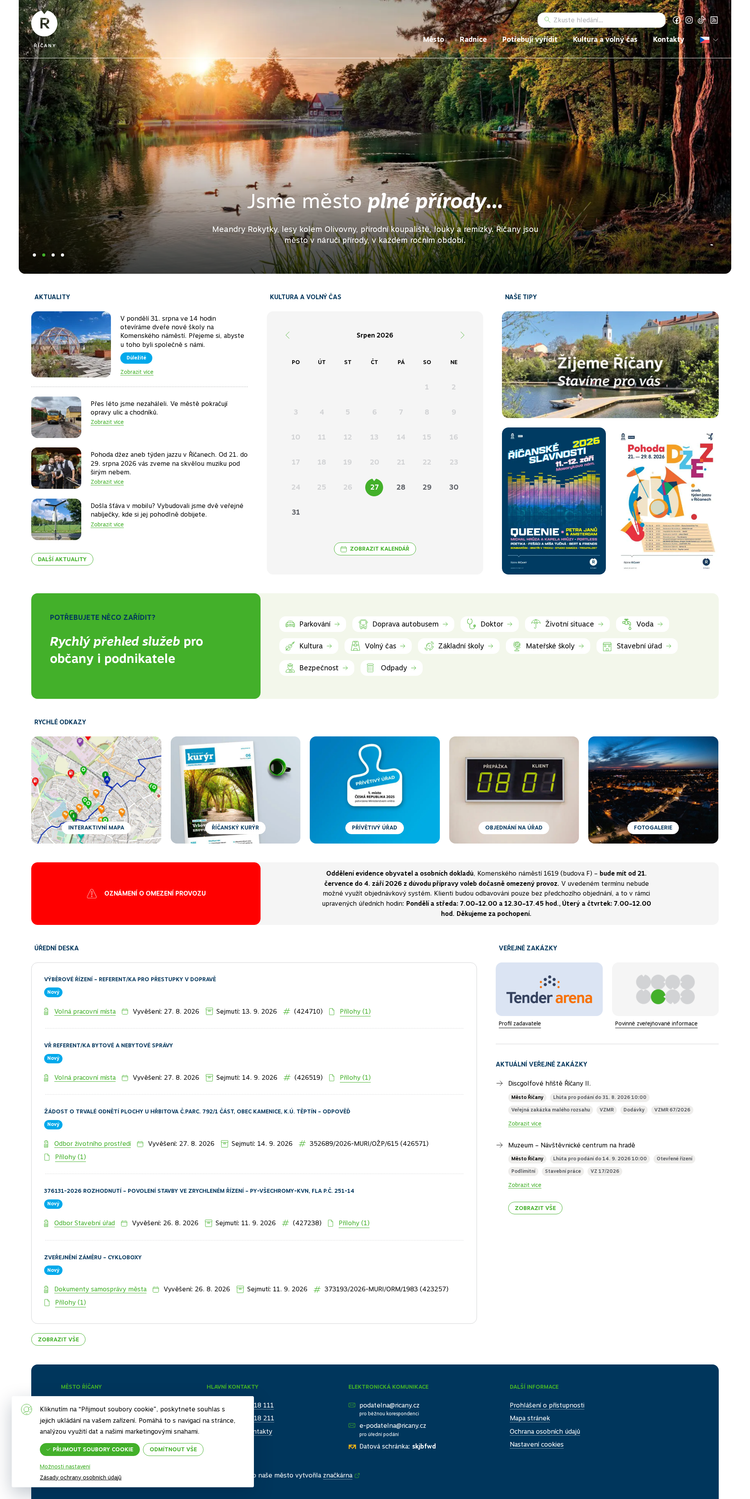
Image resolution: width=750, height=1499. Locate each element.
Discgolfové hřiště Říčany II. (549, 1053)
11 (322, 437)
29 (427, 487)
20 (374, 462)
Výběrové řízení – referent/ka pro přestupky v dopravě (130, 949)
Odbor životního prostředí (92, 1113)
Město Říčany (527, 1067)
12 (348, 437)
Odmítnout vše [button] (173, 1449)
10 (295, 437)
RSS (714, 20)
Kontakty (668, 39)
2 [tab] (43, 255)
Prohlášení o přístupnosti (547, 1375)
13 (374, 437)
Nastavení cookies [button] (537, 1414)
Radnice (473, 39)
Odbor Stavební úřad (84, 1193)
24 (295, 487)
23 (454, 462)
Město (433, 39)
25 (321, 487)
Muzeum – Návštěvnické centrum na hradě (571, 1115)
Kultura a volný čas (605, 39)
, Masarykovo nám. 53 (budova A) (486, 878)
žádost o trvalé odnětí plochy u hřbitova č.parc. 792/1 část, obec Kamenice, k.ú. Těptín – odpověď (197, 1082)
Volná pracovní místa (85, 981)
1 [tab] (34, 255)
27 (374, 487)
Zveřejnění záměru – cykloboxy (93, 1227)
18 (322, 462)
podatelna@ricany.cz (389, 1375)
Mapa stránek (530, 1388)
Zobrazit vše (58, 1309)
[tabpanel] (375, 137)
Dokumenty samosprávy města (100, 1259)
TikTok (701, 20)
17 (296, 462)
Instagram (689, 20)
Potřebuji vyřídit (529, 39)
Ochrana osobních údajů (545, 1401)
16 (454, 437)
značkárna (337, 1445)
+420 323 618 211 (246, 1388)
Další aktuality (62, 559)
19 (347, 462)
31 (296, 512)
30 (454, 487)
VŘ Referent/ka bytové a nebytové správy (108, 1015)
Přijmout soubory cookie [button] (93, 1449)
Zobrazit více (137, 372)
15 (427, 437)
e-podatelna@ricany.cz (392, 1395)
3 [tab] (53, 255)
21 (401, 462)
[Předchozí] (287, 335)
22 (427, 462)
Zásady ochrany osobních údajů (80, 1477)
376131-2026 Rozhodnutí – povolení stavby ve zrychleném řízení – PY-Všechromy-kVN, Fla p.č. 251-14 (199, 1161)
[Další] (462, 335)
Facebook (676, 20)
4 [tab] (62, 255)
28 (400, 487)
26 (347, 487)
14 (401, 437)
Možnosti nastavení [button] (65, 1466)
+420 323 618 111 (246, 1375)
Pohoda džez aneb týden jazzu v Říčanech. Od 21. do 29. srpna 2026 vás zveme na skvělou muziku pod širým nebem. (169, 463)
